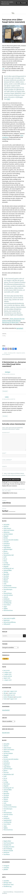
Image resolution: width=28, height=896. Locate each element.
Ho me (5, 559)
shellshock (6, 599)
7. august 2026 (7, 674)
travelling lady (7, 602)
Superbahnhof (7, 601)
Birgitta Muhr (7, 841)
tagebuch (8, 354)
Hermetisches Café (9, 555)
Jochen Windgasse (8, 697)
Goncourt (6, 553)
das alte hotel (5, 732)
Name (4, 453)
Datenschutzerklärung (8, 892)
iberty (5, 560)
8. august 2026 (7, 672)
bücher (23, 352)
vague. (5, 606)
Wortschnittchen (8, 610)
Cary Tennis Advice (9, 843)
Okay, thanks (21, 3)
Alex (5, 693)
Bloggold (6, 536)
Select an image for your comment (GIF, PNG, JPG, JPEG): (13, 490)
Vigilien (6, 608)
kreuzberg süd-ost (9, 568)
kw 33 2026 (7, 670)
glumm (5, 551)
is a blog (6, 562)
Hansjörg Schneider (9, 846)
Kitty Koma (7, 564)
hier (3, 68)
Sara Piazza (7, 854)
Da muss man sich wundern (11, 539)
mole (5, 583)
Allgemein (19, 352)
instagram (6, 865)
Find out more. (5, 4)
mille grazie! (7, 624)
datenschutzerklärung (10, 622)
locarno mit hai (8, 676)
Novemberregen (8, 589)
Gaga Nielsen (7, 547)
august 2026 (7, 678)
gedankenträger (8, 549)
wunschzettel (5, 710)
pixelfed (6, 869)
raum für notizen (8, 595)
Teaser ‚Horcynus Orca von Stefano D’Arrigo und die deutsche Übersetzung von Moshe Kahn (13, 320)
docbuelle (6, 541)
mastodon (6, 867)
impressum (7, 620)
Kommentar (6, 432)
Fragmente (7, 545)
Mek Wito (6, 578)
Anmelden (6, 880)
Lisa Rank (6, 576)
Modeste (6, 581)
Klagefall (6, 566)
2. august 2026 (7, 680)
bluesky (6, 538)
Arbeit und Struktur (9, 530)
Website (4, 466)
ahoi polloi (6, 524)
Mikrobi (6, 580)
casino (7, 397)
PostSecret (6, 852)
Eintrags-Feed (7, 882)
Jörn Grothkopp (8, 848)
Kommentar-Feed (8, 884)
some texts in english (9, 618)
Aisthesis (6, 526)
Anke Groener (7, 528)
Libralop (6, 572)
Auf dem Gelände (8, 534)
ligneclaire (6, 574)
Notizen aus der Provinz (10, 587)
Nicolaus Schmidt (8, 850)
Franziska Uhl (7, 845)
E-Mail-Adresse (7, 459)
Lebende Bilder (8, 570)
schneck (6, 597)
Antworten (5, 391)
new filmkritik (7, 585)
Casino (5, 352)
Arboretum (6, 532)
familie (3, 354)
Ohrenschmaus (8, 593)
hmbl (5, 557)
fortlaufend (7, 543)
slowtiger (7, 372)
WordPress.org (7, 886)
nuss (5, 591)
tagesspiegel (19, 328)
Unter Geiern (7, 604)
